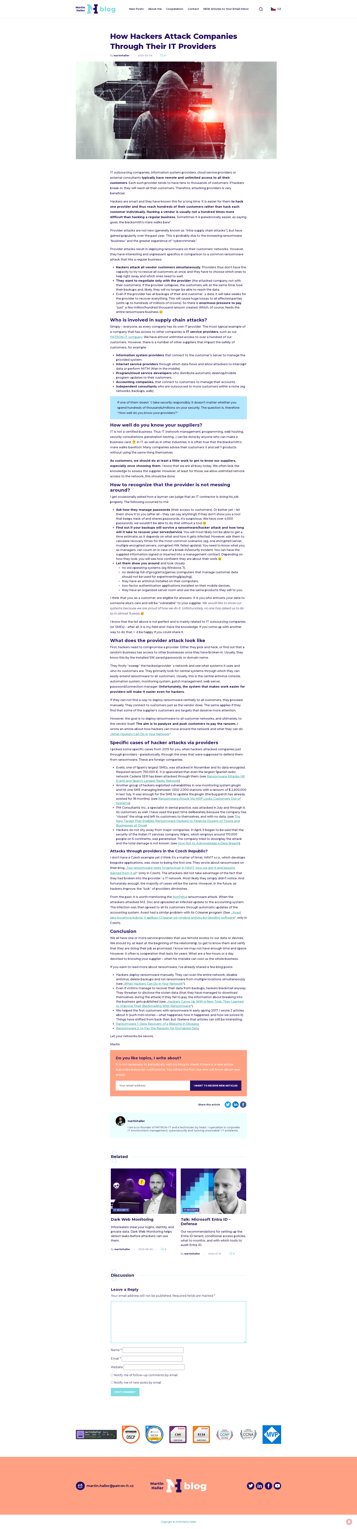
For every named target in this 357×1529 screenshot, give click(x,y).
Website (117, 1367)
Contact (193, 9)
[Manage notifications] (349, 1522)
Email (116, 1358)
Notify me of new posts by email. (138, 1382)
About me (155, 9)
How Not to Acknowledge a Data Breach (208, 843)
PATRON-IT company (126, 337)
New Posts (136, 9)
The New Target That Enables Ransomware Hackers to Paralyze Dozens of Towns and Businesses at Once (178, 821)
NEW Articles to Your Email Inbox (226, 9)
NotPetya (180, 897)
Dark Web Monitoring (132, 1219)
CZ (279, 9)
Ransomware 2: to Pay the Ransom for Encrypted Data (157, 1028)
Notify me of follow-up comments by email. (146, 1375)
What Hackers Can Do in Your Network (140, 734)
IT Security (121, 1210)
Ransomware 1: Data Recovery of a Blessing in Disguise (157, 1024)
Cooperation (174, 9)
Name (116, 1350)
